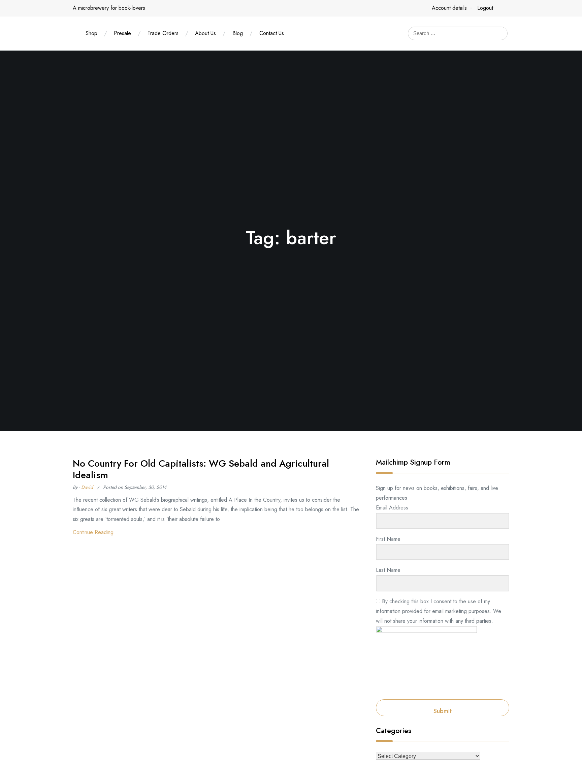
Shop (91, 33)
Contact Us (271, 33)
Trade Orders (163, 33)
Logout (485, 8)
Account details (449, 8)
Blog (237, 33)
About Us (205, 33)
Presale (122, 33)
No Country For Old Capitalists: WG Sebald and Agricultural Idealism (201, 469)
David (87, 487)
